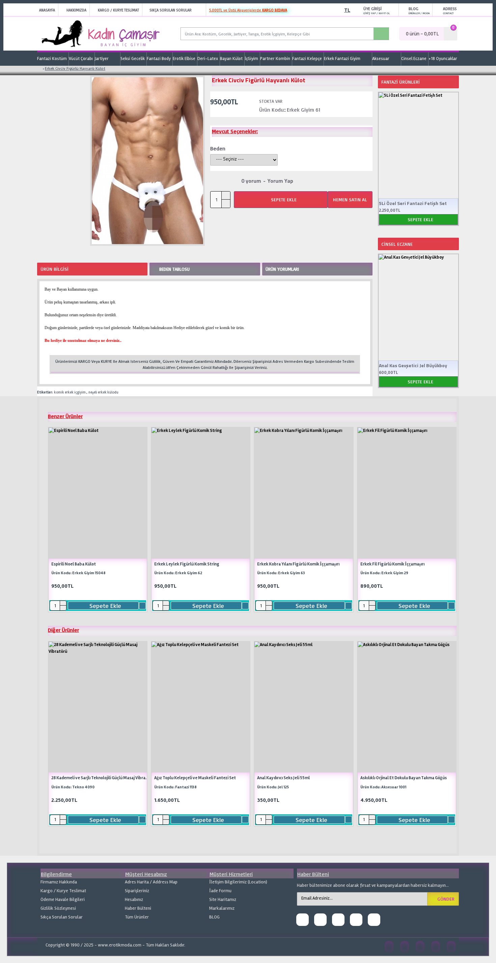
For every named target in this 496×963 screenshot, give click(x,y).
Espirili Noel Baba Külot (73, 564)
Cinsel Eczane (397, 244)
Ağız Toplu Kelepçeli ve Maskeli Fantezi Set (195, 778)
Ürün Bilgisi (54, 269)
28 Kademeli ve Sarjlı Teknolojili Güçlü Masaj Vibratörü (100, 778)
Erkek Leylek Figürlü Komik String (186, 564)
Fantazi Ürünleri (400, 82)
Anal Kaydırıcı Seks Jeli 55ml (283, 778)
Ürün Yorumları (282, 269)
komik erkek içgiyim (70, 392)
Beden (217, 148)
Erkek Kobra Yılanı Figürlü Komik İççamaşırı (298, 564)
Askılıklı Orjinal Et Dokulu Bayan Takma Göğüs (403, 778)
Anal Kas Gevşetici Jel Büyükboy (413, 365)
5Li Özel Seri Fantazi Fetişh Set (413, 203)
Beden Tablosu (174, 269)
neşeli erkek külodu (103, 392)
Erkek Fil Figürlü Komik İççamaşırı (392, 564)
